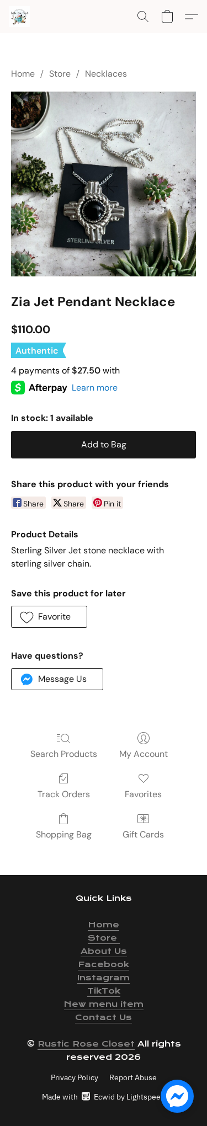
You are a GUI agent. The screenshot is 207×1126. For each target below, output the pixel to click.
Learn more (95, 387)
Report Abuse (133, 1077)
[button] (20, 16)
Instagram (103, 978)
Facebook (103, 964)
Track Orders (64, 794)
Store (60, 73)
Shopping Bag (64, 834)
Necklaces (106, 73)
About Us (104, 951)
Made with (103, 1097)
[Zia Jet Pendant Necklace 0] (103, 184)
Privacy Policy (74, 1077)
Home (23, 73)
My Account (143, 754)
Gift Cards (143, 834)
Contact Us (103, 1017)
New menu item (104, 1004)
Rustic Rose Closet (86, 1044)
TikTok (103, 991)
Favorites (143, 794)
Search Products (63, 754)
